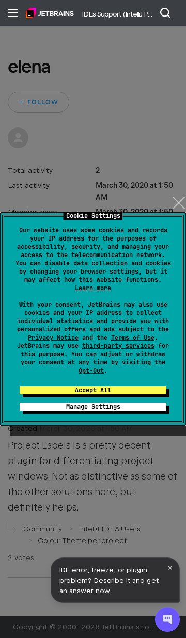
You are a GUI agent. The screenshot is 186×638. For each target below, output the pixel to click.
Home (50, 13)
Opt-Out (91, 370)
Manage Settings (93, 407)
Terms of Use (132, 337)
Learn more (93, 288)
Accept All (93, 390)
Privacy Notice (53, 337)
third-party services (118, 346)
